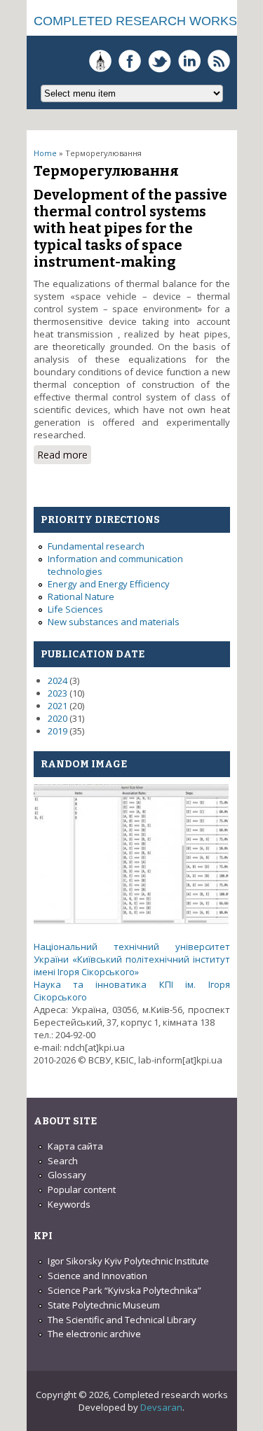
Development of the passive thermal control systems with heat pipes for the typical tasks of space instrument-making (130, 228)
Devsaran (161, 1407)
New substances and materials (114, 621)
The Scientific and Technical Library (122, 1319)
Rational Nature (81, 596)
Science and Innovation (97, 1275)
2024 (57, 680)
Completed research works (135, 21)
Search (63, 1160)
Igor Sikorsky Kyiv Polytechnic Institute (128, 1261)
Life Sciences (75, 609)
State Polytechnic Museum (104, 1305)
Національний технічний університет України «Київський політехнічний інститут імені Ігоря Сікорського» (132, 959)
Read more (64, 456)
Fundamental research (96, 546)
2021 (57, 705)
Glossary (67, 1174)
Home (45, 153)
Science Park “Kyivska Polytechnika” (124, 1290)
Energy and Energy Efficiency (109, 584)
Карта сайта (75, 1146)
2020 (57, 718)
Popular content (82, 1189)
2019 (57, 731)
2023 (57, 693)
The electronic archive (94, 1333)
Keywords (69, 1204)
